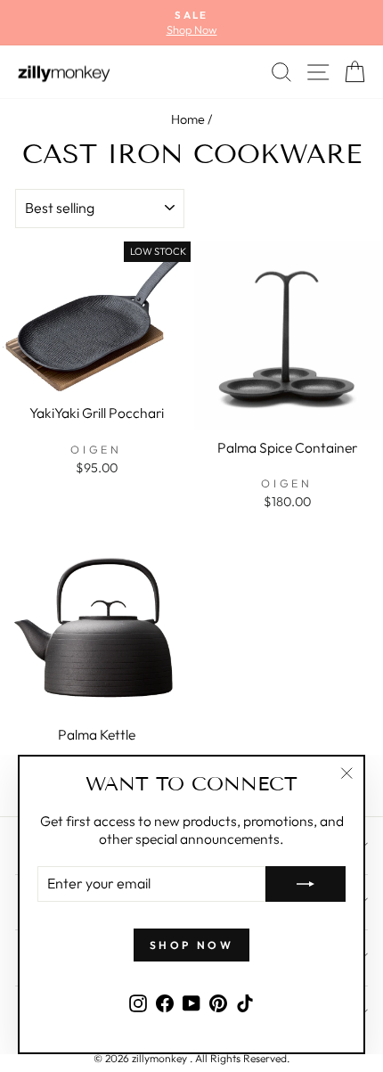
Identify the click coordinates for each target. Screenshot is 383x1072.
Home (188, 119)
